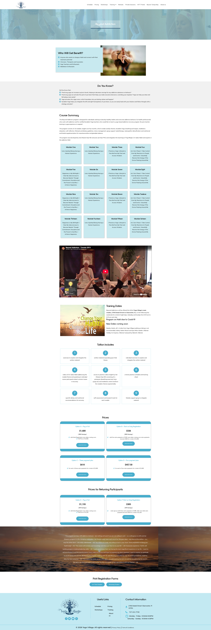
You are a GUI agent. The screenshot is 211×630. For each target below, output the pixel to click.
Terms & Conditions (128, 627)
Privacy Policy (116, 627)
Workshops (104, 4)
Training (112, 4)
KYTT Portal (141, 4)
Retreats (120, 4)
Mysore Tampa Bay (152, 4)
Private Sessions (130, 4)
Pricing (97, 4)
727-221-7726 (134, 612)
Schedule (90, 4)
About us (163, 4)
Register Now (82, 445)
